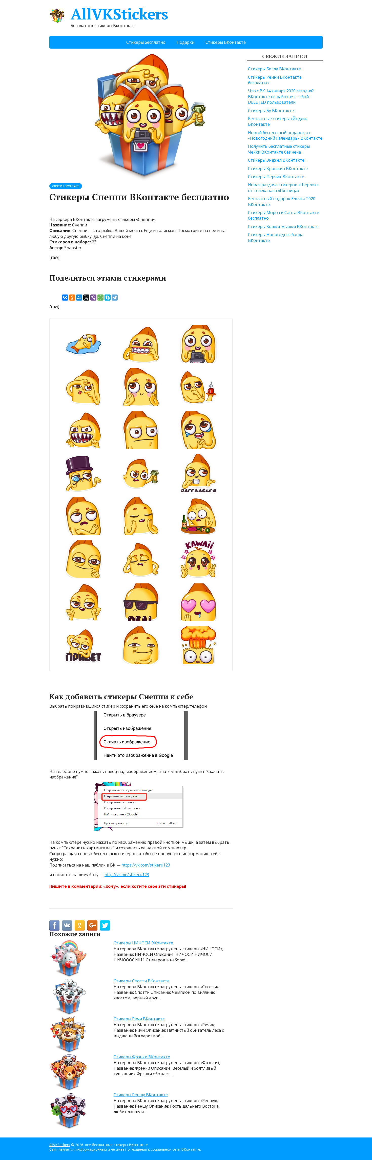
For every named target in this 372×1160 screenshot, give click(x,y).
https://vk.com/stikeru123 (145, 865)
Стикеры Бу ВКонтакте (271, 110)
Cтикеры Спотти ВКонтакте (142, 981)
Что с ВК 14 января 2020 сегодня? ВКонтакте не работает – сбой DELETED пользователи (281, 96)
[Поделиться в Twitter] (105, 925)
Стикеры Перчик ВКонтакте (276, 176)
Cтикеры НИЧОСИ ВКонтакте (143, 943)
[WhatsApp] (100, 297)
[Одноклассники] (72, 297)
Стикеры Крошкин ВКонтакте (278, 168)
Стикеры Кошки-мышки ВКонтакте (283, 226)
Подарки (185, 42)
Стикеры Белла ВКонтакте (274, 69)
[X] (86, 297)
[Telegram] (115, 297)
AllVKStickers (119, 14)
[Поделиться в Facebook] (54, 925)
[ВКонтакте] (65, 297)
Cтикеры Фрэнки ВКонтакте (142, 1057)
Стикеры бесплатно (146, 42)
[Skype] (108, 297)
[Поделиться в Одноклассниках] (80, 925)
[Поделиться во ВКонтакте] (67, 925)
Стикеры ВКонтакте (225, 42)
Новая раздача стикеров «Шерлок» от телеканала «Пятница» (283, 187)
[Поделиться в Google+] (92, 925)
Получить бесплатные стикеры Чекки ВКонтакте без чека (279, 149)
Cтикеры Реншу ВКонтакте (141, 1095)
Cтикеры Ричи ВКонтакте (139, 1019)
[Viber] (93, 297)
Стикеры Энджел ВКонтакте (276, 160)
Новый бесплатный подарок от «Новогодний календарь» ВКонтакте (285, 135)
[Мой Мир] (79, 297)
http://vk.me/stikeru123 (127, 874)
